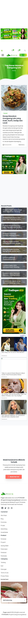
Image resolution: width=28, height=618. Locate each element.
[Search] (25, 50)
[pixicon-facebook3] (2, 508)
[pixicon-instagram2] (8, 508)
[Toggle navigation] (2, 55)
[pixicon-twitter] (5, 508)
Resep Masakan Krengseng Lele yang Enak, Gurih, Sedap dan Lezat (13, 119)
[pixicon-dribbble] (11, 508)
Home (14, 70)
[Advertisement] (14, 14)
